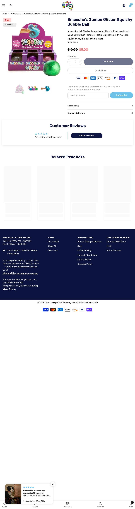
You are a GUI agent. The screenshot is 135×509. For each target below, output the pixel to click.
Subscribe (121, 95)
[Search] (11, 5)
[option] (33, 47)
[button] (53, 484)
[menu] (3, 5)
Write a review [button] (86, 135)
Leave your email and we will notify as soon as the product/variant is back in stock (94, 88)
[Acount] (123, 5)
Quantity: (72, 56)
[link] (17, 208)
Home (5, 13)
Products (15, 13)
